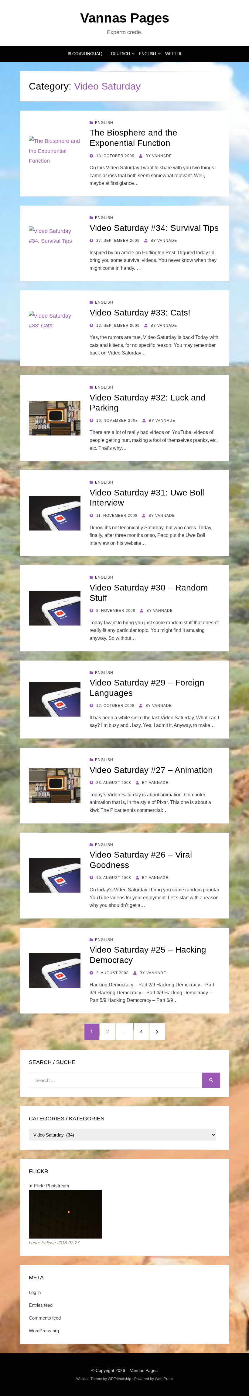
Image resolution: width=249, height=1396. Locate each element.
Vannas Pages (124, 17)
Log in (35, 1292)
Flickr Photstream (51, 1185)
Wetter (173, 54)
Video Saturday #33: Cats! (140, 312)
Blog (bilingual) (85, 54)
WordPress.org (44, 1330)
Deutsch (120, 54)
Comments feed (45, 1317)
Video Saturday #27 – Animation (151, 770)
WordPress (164, 1379)
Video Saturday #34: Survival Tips (154, 228)
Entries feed (41, 1305)
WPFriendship (119, 1379)
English (147, 54)
